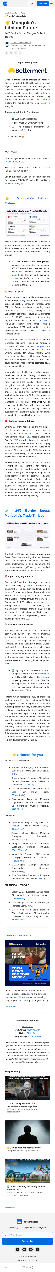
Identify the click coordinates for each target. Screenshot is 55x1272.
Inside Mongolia (11, 13)
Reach (8, 162)
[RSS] (37, 1249)
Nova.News (17, 829)
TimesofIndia (18, 795)
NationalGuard (19, 839)
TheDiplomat (18, 861)
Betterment (23, 997)
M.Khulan (31, 1033)
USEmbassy (18, 871)
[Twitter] (17, 1249)
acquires (41, 346)
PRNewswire (18, 920)
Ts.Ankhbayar (33, 1030)
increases (44, 674)
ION (22, 300)
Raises (28, 167)
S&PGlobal (17, 809)
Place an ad (27, 1026)
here (44, 99)
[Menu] (51, 3)
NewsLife (28, 784)
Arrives (8, 183)
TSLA (28, 437)
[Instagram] (31, 1249)
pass (48, 602)
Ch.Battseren (34, 1036)
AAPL (16, 440)
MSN (41, 878)
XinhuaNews (18, 898)
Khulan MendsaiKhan (20, 42)
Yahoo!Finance (19, 850)
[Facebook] (24, 1249)
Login (31, 3)
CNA (30, 906)
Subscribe (43, 3)
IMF (14, 774)
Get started (10, 1006)
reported (43, 320)
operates (30, 585)
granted (15, 275)
